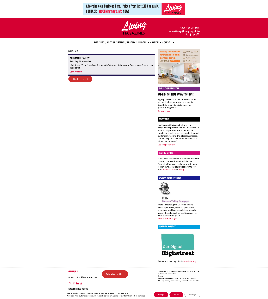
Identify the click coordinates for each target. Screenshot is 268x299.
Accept (161, 294)
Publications (143, 42)
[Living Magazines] (134, 33)
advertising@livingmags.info (184, 31)
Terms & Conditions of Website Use (78, 289)
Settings (192, 294)
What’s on (111, 42)
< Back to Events (80, 78)
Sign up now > (164, 111)
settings (141, 296)
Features (121, 42)
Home (96, 42)
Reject (176, 294)
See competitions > (166, 144)
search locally (189, 261)
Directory (131, 42)
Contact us (168, 42)
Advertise (156, 42)
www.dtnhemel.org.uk (168, 218)
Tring (181, 169)
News (102, 42)
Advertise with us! (190, 27)
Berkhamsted (168, 169)
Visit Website (76, 71)
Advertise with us (115, 274)
